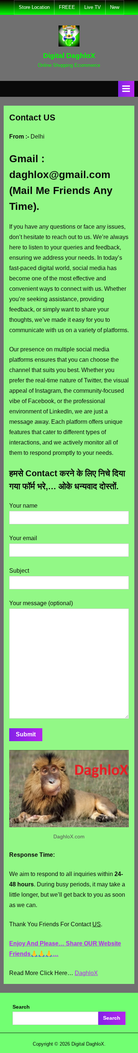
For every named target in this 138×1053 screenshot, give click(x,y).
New (114, 7)
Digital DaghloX (69, 55)
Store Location (34, 7)
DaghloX (86, 973)
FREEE (67, 7)
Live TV (92, 7)
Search (21, 1007)
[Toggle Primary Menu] (126, 89)
